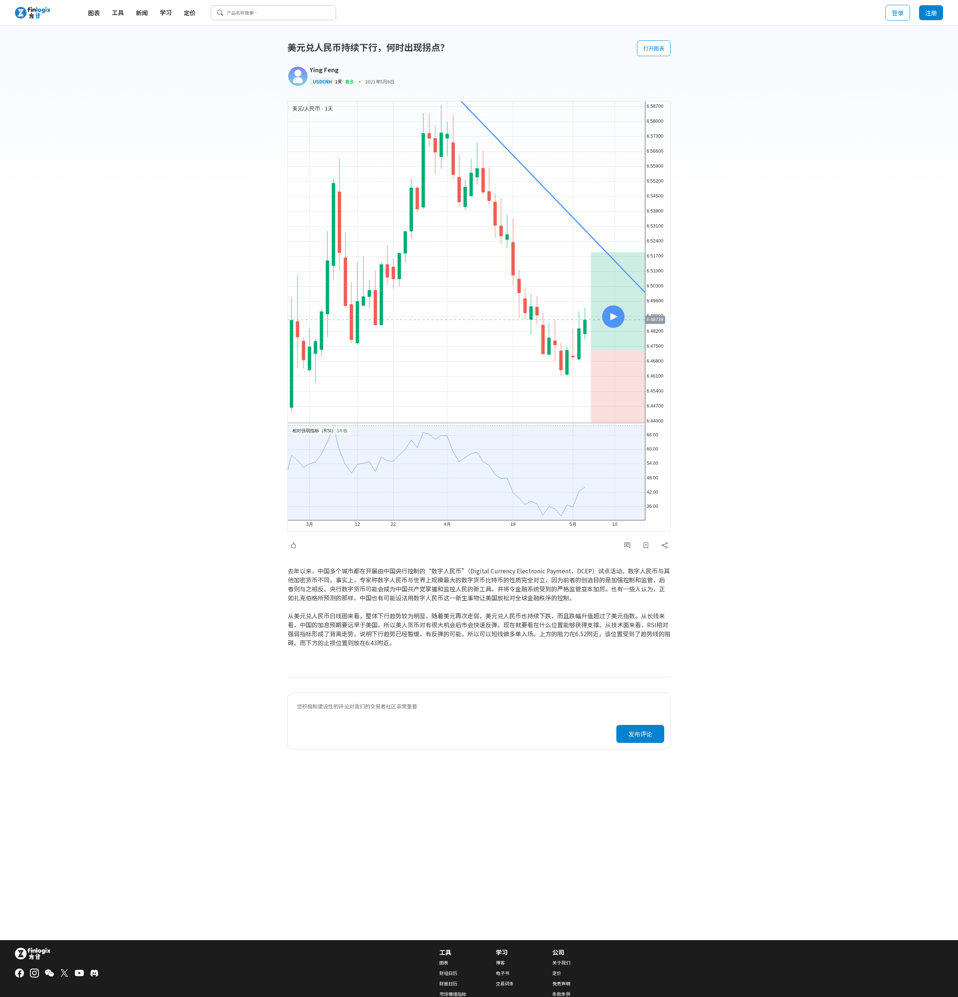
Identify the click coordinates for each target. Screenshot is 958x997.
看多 (349, 81)
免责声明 (561, 984)
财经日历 (448, 973)
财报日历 (448, 984)
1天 (338, 82)
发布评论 (640, 733)
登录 (898, 12)
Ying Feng (324, 69)
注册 (931, 12)
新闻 (142, 12)
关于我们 (561, 963)
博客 (500, 963)
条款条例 (561, 994)
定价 (190, 12)
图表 (94, 12)
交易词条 (505, 984)
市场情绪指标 (452, 994)
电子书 (502, 973)
